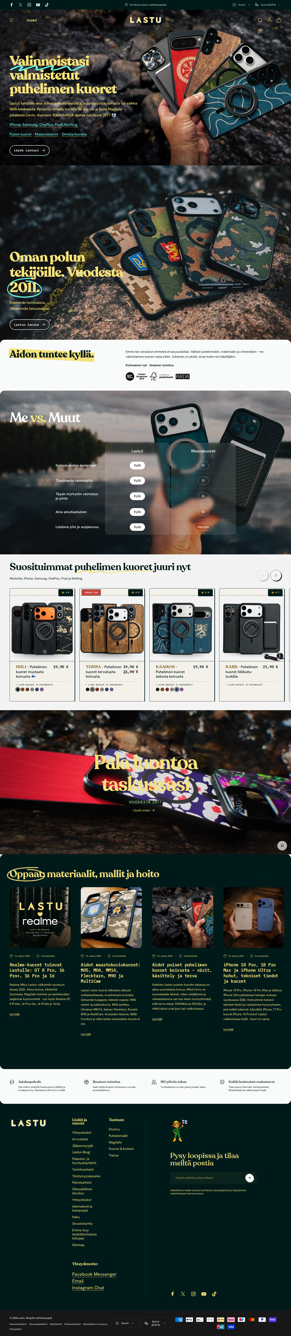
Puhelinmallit (118, 1136)
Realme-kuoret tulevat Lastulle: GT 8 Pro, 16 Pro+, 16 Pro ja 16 (37, 970)
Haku (76, 1217)
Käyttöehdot (56, 1324)
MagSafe (115, 1142)
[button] (282, 845)
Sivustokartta (82, 1223)
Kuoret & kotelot (121, 1149)
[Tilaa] (249, 1178)
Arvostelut (80, 1139)
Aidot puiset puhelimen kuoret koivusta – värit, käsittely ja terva (182, 970)
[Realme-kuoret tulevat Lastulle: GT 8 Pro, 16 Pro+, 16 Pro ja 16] (40, 917)
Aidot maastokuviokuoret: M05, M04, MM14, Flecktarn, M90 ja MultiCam (111, 973)
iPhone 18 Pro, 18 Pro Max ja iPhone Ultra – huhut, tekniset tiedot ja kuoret (250, 973)
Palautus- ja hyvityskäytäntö (84, 1161)
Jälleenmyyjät (82, 1145)
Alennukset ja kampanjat (82, 1208)
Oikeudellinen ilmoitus (82, 1191)
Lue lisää (15, 1014)
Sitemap (78, 1245)
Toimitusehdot (83, 1169)
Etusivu (114, 1129)
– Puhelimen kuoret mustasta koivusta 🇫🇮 (31, 671)
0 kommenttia (48, 955)
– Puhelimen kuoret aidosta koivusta (170, 671)
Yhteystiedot (81, 1133)
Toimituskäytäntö (72, 1324)
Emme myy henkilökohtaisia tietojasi (84, 1234)
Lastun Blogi (81, 1152)
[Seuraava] (275, 575)
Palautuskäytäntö (18, 1324)
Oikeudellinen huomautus (95, 1324)
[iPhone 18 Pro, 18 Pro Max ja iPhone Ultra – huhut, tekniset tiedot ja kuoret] (253, 917)
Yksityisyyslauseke (86, 1176)
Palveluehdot (82, 1182)
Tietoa (113, 1155)
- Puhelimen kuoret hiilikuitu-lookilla (242, 671)
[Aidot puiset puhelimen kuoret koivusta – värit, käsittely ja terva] (182, 917)
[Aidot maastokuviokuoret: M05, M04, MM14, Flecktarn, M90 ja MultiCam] (111, 917)
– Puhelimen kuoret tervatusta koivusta (103, 671)
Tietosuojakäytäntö (38, 1324)
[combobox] (241, 5)
